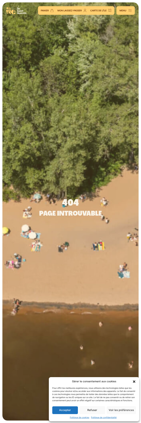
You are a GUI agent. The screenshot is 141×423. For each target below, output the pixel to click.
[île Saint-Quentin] (16, 10)
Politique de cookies (79, 417)
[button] (134, 381)
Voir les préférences (121, 410)
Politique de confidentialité (104, 417)
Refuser (92, 410)
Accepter (65, 410)
